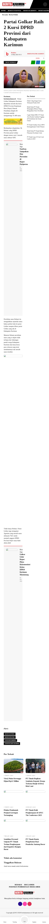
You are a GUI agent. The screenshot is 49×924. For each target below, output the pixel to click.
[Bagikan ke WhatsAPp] (43, 62)
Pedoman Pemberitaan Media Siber (24, 887)
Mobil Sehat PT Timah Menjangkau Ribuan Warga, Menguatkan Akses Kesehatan (35, 109)
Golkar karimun (10, 740)
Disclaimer (29, 885)
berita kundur (9, 734)
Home (3, 10)
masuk (14, 866)
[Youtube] (29, 904)
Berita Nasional (14, 10)
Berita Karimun (29, 10)
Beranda (5, 15)
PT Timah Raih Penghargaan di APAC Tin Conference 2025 (34, 812)
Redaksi (18, 885)
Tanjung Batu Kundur (12, 743)
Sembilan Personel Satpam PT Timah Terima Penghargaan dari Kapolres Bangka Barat (12, 844)
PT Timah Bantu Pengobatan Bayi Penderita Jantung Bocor (35, 841)
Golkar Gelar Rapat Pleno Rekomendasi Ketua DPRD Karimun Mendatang (25, 564)
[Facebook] (20, 904)
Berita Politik (13, 15)
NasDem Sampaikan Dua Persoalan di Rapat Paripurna (24, 156)
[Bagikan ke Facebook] (38, 62)
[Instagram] (24, 904)
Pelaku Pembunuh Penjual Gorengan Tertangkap (11, 812)
